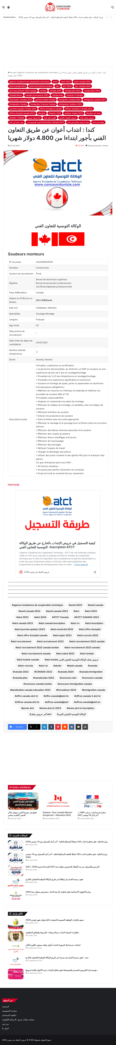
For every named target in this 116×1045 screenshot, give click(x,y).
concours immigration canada (75, 683)
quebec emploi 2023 (74, 113)
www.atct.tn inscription (81, 708)
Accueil (13, 72)
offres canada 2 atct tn (88, 696)
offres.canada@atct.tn (87, 702)
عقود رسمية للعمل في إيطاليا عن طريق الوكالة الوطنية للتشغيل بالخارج (54, 879)
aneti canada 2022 (82, 82)
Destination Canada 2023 (20, 100)
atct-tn (44, 665)
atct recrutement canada (37, 653)
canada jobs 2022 (72, 91)
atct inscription (95, 623)
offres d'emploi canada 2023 (22, 113)
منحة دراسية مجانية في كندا (78, 122)
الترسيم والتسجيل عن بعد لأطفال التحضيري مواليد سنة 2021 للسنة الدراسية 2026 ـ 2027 (62, 866)
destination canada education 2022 (31, 689)
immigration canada (94, 689)
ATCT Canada (61, 617)
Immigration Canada (18, 104)
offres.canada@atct (57, 702)
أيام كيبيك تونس (34, 118)
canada (43, 91)
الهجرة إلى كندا (50, 118)
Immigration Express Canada (42, 104)
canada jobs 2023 (92, 91)
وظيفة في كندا (98, 122)
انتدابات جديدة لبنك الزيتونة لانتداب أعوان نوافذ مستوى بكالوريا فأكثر (53, 945)
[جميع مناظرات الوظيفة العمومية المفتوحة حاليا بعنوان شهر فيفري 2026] (15, 923)
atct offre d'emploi (90, 629)
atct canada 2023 (82, 86)
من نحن (5, 1024)
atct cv (76, 623)
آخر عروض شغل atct (41, 714)
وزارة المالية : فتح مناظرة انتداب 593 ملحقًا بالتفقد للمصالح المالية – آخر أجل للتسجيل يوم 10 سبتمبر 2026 (60, 17)
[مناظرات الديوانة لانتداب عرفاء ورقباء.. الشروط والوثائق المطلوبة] (15, 936)
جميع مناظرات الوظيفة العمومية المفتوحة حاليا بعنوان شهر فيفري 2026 (55, 920)
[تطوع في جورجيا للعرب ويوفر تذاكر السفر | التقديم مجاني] (23, 801)
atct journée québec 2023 (30, 629)
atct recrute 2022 (88, 635)
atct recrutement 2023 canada (83, 647)
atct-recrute (26, 665)
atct (57, 86)
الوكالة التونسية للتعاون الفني (72, 714)
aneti (55, 82)
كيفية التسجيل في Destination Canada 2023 (45, 122)
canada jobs (20, 677)
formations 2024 (67, 689)
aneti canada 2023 (17, 86)
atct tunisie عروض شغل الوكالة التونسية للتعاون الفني (72, 659)
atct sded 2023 (66, 653)
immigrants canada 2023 (95, 100)
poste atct (28, 708)
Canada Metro (15, 95)
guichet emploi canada (45, 100)
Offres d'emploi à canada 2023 (78, 109)
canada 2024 (55, 91)
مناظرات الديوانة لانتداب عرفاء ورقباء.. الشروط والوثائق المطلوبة (52, 932)
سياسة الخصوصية (9, 1011)
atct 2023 (23, 617)
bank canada (75, 665)
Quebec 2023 (55, 113)
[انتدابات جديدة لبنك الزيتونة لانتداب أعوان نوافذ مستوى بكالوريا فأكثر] (15, 949)
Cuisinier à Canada (74, 95)
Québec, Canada (16, 118)
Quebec (41, 113)
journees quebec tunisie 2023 (22, 109)
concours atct (68, 677)
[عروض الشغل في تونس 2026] (58, 7)
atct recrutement (21, 641)
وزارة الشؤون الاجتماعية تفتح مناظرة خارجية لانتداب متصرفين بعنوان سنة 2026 (58, 892)
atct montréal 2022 (62, 629)
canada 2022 (21, 671)
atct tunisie (87, 653)
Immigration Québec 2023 (70, 104)
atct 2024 (67, 86)
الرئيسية (5, 1006)
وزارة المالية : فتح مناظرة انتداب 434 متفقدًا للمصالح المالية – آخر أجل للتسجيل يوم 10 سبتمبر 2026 (67, 841)
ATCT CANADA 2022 (87, 617)
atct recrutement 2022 (51, 641)
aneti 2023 (76, 605)
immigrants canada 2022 (69, 100)
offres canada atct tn (27, 702)
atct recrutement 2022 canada (22, 91)
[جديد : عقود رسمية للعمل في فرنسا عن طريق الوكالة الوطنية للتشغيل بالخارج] (15, 961)
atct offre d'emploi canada (33, 635)
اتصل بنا (5, 1028)
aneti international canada (40, 86)
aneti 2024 (66, 82)
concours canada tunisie (38, 683)
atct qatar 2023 (63, 635)
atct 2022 (91, 611)
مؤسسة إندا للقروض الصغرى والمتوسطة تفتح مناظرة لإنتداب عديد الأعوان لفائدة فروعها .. (62, 970)
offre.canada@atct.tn (57, 696)
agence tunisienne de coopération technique (38, 72)
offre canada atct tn (27, 696)
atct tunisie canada (28, 659)
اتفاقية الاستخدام (9, 1015)
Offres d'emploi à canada (51, 109)
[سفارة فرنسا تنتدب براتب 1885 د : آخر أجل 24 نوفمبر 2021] (93, 801)
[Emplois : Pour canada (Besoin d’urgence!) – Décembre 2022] (58, 801)
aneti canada (96, 605)
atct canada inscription (52, 623)
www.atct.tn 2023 (51, 708)
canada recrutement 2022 (37, 95)
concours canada (92, 677)
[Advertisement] (58, 42)
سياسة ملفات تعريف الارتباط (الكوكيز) (18, 1019)
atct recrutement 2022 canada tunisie (38, 647)
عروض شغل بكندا (87, 118)
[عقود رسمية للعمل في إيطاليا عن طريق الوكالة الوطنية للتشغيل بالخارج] (15, 883)
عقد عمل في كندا (16, 122)
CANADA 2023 (44, 671)
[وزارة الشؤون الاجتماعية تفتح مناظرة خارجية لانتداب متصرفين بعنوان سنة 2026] (15, 895)
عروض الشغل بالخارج (68, 118)
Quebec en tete (93, 113)
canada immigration (92, 671)
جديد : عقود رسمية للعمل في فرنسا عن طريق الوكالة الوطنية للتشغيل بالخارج (57, 957)
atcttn (58, 665)
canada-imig (57, 95)
